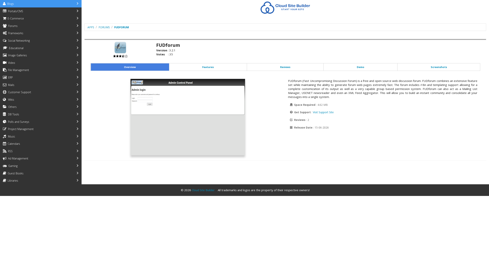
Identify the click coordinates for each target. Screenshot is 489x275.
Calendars (13, 144)
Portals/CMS (14, 11)
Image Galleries (17, 55)
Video (10, 63)
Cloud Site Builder (203, 190)
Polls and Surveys (17, 122)
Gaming (12, 166)
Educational (15, 48)
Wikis (10, 99)
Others (12, 107)
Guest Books (14, 173)
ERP (10, 77)
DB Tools (12, 114)
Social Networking (18, 40)
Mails (10, 85)
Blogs (10, 4)
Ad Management (17, 158)
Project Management (20, 129)
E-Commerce (15, 18)
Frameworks (15, 33)
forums (104, 27)
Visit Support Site (323, 112)
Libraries (12, 180)
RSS (9, 151)
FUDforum (121, 27)
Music (10, 136)
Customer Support (18, 92)
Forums (12, 26)
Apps (90, 27)
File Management (17, 70)
